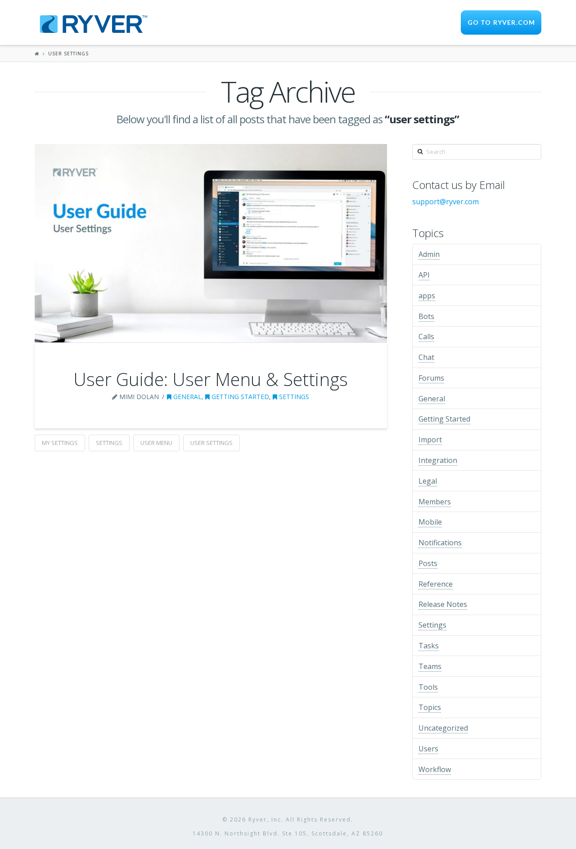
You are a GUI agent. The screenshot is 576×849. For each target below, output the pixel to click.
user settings (211, 443)
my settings (60, 443)
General (186, 396)
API (424, 275)
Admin (429, 254)
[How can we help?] (91, 22)
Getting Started (239, 396)
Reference (435, 584)
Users (428, 749)
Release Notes (442, 604)
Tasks (428, 646)
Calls (426, 336)
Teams (429, 666)
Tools (428, 687)
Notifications (440, 543)
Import (430, 440)
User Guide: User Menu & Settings (210, 379)
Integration (437, 460)
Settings (293, 396)
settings (109, 443)
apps (426, 296)
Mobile (430, 522)
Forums (431, 378)
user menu (156, 443)
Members (434, 502)
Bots (426, 316)
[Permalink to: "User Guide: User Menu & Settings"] (211, 243)
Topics (429, 707)
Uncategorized (443, 728)
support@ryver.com (445, 202)
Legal (427, 481)
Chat (426, 357)
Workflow (434, 769)
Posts (427, 563)
